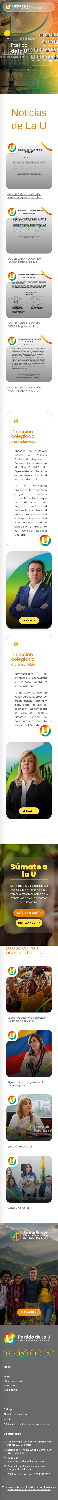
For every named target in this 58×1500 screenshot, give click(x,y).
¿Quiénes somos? (13, 1381)
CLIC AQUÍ (27, 1312)
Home (7, 1376)
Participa (8, 1409)
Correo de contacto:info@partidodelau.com (25, 1459)
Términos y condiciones (13, 1487)
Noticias (8, 1419)
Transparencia (11, 1385)
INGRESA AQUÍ (27, 923)
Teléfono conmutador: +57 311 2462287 (28, 1474)
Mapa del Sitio (11, 1389)
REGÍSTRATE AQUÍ (27, 913)
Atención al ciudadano (16, 1414)
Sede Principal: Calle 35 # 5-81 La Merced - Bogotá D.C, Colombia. (30, 1443)
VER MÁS (27, 620)
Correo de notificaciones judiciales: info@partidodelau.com (26, 1468)
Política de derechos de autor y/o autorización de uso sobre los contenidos (32, 1488)
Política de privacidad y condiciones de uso (27, 1424)
